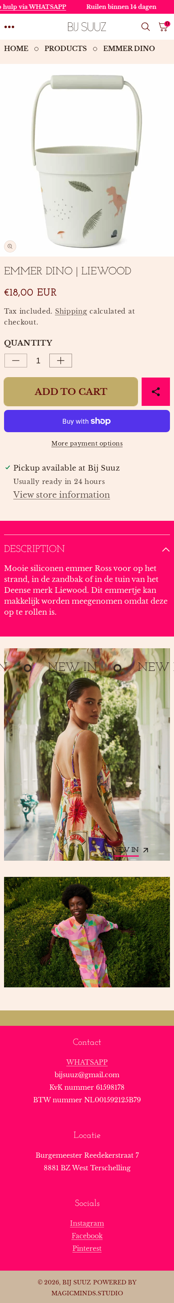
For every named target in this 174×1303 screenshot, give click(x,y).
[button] (9, 27)
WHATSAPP (87, 1062)
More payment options (87, 443)
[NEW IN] (87, 754)
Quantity (28, 343)
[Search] (147, 27)
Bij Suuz (76, 1282)
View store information (61, 495)
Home (16, 49)
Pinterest (87, 1248)
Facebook (87, 1236)
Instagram (87, 1223)
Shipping (71, 311)
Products (66, 49)
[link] (87, 932)
